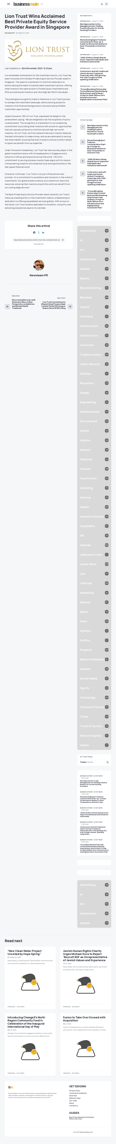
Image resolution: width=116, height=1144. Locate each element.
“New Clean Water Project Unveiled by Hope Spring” (24, 952)
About (71, 1103)
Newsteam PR (39, 275)
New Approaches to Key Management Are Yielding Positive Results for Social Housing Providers (92, 27)
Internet (89, 776)
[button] (8, 4)
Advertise (73, 1095)
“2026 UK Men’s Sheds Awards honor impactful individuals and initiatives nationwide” (94, 59)
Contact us (73, 1105)
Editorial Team (74, 1098)
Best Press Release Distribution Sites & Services (81, 1118)
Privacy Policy (74, 1090)
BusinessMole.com (86, 1132)
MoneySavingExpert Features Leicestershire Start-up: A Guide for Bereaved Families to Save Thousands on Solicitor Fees (93, 44)
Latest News (98, 776)
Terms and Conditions (78, 1093)
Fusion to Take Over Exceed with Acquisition (84, 1018)
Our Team (73, 1100)
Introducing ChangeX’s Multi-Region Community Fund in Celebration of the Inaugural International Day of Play (26, 1021)
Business (83, 776)
